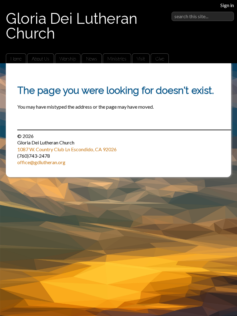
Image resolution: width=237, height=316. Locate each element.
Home (16, 58)
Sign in (227, 5)
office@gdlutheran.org (41, 162)
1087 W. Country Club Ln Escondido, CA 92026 (67, 149)
